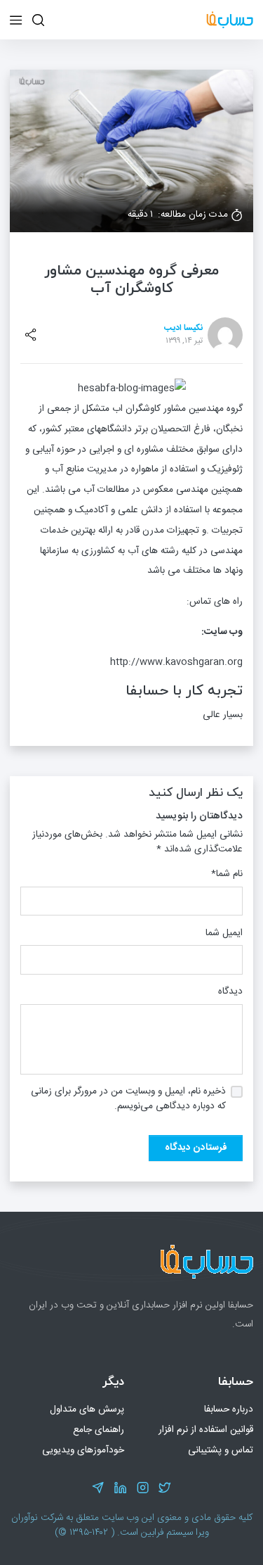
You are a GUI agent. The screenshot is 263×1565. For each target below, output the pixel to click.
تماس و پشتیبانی (220, 1450)
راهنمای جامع (98, 1430)
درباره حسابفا (228, 1409)
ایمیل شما (224, 933)
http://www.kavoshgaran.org (176, 662)
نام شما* (227, 874)
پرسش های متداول (87, 1409)
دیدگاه (230, 991)
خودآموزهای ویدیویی (83, 1450)
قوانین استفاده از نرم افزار (206, 1430)
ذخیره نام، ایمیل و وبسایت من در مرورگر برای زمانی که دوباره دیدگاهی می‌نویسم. (128, 1098)
